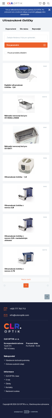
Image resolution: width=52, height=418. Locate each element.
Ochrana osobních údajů (15, 364)
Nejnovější (36, 29)
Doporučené (11, 29)
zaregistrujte (24, 14)
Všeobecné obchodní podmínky (18, 360)
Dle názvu (24, 29)
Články (8, 384)
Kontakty (9, 387)
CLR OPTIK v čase (12, 376)
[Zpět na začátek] (47, 296)
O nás (8, 380)
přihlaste (38, 12)
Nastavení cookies (13, 391)
